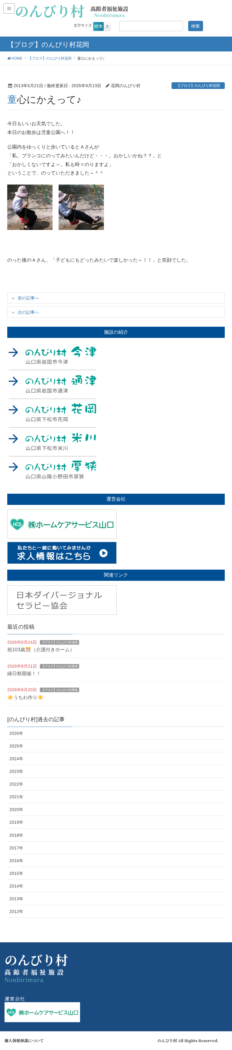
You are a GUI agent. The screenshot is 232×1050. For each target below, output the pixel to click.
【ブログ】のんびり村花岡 (198, 85)
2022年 (16, 784)
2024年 (16, 758)
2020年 (16, 809)
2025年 (16, 746)
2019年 (16, 822)
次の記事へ (28, 312)
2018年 (16, 835)
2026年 (16, 733)
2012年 (16, 911)
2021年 (16, 796)
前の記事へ (28, 298)
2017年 (16, 848)
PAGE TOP (220, 1013)
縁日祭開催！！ (24, 673)
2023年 (16, 771)
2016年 (16, 860)
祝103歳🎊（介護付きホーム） (41, 649)
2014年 (16, 886)
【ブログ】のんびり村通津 (59, 666)
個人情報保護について (24, 1040)
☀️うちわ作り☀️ (25, 697)
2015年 (16, 873)
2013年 (16, 898)
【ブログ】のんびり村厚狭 (59, 690)
